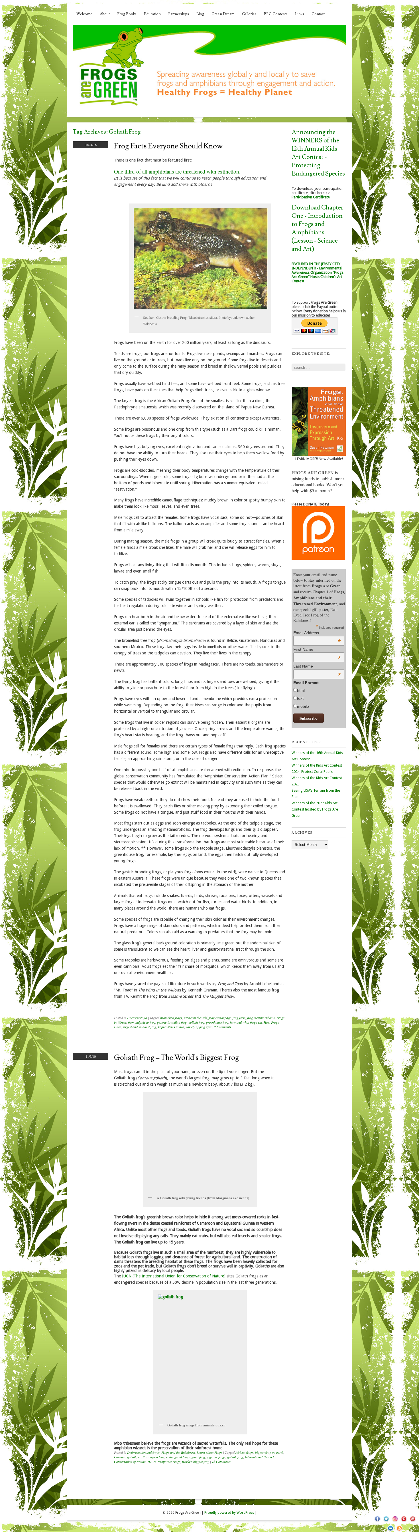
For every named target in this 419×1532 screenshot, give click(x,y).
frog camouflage (220, 1017)
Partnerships (178, 14)
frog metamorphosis (261, 1017)
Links (299, 14)
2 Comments (222, 1027)
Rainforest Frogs (169, 1461)
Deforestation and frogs (143, 1452)
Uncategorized (137, 1017)
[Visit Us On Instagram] (394, 1522)
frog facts (239, 1017)
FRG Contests (276, 14)
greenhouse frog (217, 1022)
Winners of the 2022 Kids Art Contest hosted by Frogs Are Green (315, 809)
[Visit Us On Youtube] (412, 1522)
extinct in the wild (195, 1017)
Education (152, 14)
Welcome (84, 14)
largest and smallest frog (139, 1027)
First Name (317, 649)
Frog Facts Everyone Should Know (168, 146)
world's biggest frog (195, 1461)
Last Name (317, 666)
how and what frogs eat (246, 1022)
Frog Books (127, 14)
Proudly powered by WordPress (229, 1513)
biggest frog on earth (269, 1452)
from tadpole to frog (141, 1022)
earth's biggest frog (151, 1457)
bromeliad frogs (171, 1017)
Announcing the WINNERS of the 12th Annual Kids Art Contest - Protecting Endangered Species (318, 153)
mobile (303, 706)
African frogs (244, 1452)
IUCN (152, 1461)
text (300, 698)
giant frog (198, 1457)
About (105, 14)
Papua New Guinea (171, 1027)
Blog (200, 14)
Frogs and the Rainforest (178, 1452)
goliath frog (196, 1022)
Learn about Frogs (209, 1452)
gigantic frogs (216, 1457)
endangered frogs (178, 1457)
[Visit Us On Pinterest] (403, 1522)
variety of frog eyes (198, 1027)
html (301, 690)
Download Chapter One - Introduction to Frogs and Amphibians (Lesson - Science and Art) (317, 228)
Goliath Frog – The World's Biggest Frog (176, 1058)
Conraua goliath (125, 1457)
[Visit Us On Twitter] (386, 1522)
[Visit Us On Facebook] (377, 1522)
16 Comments (221, 1461)
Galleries (249, 14)
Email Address (317, 632)
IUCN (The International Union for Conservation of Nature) (173, 1276)
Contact (318, 14)
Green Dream (223, 14)
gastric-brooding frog (172, 1022)
